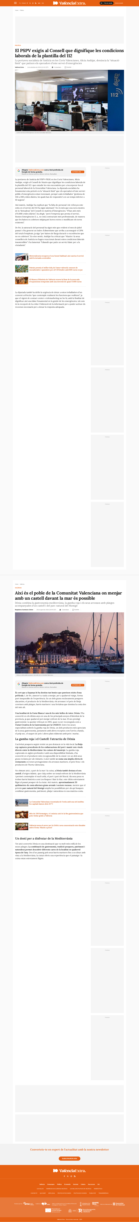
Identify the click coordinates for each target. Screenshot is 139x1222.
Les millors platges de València (80, 1188)
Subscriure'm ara (69, 1158)
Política (18, 45)
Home (16, 10)
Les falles (40, 1188)
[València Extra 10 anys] (69, 1173)
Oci (99, 1184)
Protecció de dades (64, 1193)
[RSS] (35, 3)
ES (43, 3)
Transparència (103, 1193)
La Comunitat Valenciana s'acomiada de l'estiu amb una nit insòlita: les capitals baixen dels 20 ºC (56, 803)
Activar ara (76, 172)
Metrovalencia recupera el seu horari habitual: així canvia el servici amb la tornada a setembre (56, 257)
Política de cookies (80, 1193)
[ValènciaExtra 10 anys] (69, 3)
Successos (91, 1184)
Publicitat (92, 1193)
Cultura (83, 1184)
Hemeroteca (98, 1188)
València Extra (19, 67)
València (18, 588)
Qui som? (43, 1193)
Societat (75, 1184)
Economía (67, 1184)
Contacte (34, 1193)
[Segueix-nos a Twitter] (30, 3)
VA (39, 3)
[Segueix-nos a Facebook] (27, 3)
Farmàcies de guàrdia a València (56, 1188)
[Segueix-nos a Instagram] (32, 3)
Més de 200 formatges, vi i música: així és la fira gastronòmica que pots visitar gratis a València (56, 814)
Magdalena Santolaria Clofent (24, 610)
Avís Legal (51, 1193)
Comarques (51, 1184)
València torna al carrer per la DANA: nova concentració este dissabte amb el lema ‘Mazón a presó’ (57, 826)
